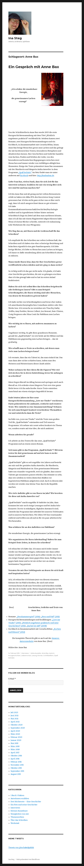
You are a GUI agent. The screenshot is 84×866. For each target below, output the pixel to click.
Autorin (51, 653)
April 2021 (15, 722)
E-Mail (12, 679)
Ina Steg (15, 38)
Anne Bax (45, 653)
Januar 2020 (16, 740)
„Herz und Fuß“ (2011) (50, 616)
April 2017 (15, 752)
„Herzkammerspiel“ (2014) (28, 616)
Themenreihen (17, 817)
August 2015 (16, 774)
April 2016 (15, 759)
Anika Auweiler (36, 653)
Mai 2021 (14, 718)
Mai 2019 (14, 743)
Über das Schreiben (19, 820)
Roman (40, 655)
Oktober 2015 (16, 768)
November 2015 (17, 765)
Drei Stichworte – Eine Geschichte (26, 801)
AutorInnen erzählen (20, 798)
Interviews (25, 653)
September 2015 (17, 771)
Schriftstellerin (48, 655)
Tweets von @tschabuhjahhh (21, 847)
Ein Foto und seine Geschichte (24, 805)
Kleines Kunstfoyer (19, 811)
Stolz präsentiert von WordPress (28, 859)
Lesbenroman (26, 655)
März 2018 (15, 749)
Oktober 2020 (17, 725)
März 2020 (15, 734)
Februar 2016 (16, 762)
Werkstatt (15, 823)
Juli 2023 (14, 712)
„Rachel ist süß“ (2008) (36, 626)
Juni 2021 (14, 715)
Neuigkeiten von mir (20, 814)
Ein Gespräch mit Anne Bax (33, 67)
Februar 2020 (16, 737)
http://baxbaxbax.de (45, 175)
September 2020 (18, 728)
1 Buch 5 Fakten (17, 795)
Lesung (34, 655)
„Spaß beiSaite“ (25, 172)
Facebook (24, 175)
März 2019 (15, 746)
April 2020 (15, 731)
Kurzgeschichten (14, 655)
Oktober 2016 (16, 756)
